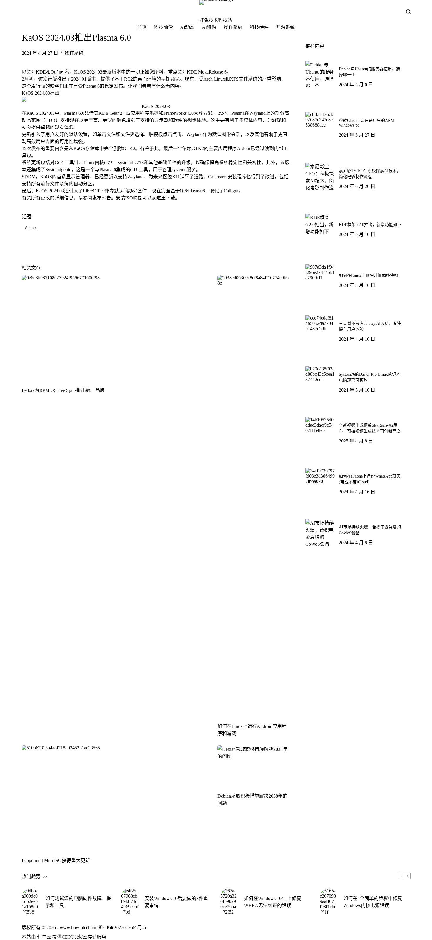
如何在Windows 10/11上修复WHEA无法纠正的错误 (272, 902)
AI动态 (187, 27)
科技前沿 (163, 27)
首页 (142, 27)
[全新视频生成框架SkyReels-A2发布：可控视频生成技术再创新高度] (320, 432)
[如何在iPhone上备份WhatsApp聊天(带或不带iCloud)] (320, 483)
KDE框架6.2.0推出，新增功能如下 (370, 224)
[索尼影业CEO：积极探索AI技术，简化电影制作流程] (320, 177)
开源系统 (285, 27)
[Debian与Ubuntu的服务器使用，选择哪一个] (320, 75)
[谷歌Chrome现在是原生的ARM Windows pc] (320, 126)
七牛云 (44, 936)
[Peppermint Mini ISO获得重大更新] (115, 798)
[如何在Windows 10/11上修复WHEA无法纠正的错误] (229, 901)
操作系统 (233, 27)
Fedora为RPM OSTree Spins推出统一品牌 (63, 390)
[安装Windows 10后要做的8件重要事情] (130, 901)
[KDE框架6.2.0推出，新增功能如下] (320, 228)
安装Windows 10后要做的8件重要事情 (176, 902)
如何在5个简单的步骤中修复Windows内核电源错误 (372, 902)
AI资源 (209, 27)
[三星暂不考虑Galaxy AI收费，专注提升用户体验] (320, 330)
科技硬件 (259, 27)
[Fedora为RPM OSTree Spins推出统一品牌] (115, 327)
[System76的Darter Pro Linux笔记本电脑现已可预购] (320, 381)
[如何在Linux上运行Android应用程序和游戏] (253, 495)
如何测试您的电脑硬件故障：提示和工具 (78, 902)
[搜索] (408, 11)
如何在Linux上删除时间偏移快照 (368, 275)
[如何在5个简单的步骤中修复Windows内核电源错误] (328, 901)
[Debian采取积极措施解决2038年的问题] (253, 765)
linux (31, 227)
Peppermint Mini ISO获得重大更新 (56, 860)
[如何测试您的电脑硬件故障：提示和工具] (30, 901)
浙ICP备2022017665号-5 (121, 927)
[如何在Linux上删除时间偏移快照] (320, 279)
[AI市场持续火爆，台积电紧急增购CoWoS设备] (320, 533)
